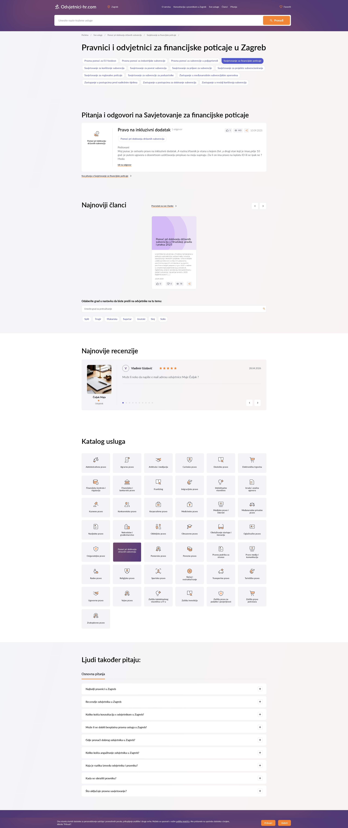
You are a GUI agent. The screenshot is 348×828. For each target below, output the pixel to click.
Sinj (153, 318)
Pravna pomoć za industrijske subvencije (143, 60)
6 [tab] (139, 402)
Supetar (127, 318)
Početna (85, 35)
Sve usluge (98, 35)
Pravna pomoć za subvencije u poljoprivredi (194, 60)
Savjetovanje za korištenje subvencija (104, 68)
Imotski (141, 318)
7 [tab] (142, 402)
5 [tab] (136, 402)
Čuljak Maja (99, 397)
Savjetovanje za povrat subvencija (148, 68)
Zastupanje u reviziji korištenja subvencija (224, 82)
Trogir (98, 318)
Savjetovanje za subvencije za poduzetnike (151, 75)
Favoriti (287, 6)
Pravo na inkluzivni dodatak (144, 129)
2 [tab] (126, 402)
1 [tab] (123, 402)
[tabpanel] (174, 385)
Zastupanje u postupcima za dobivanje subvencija (169, 82)
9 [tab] (149, 402)
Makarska (112, 318)
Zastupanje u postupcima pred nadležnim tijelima (110, 82)
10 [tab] (152, 402)
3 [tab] (129, 402)
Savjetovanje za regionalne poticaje (103, 75)
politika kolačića (182, 821)
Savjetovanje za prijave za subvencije (192, 68)
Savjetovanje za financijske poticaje (242, 60)
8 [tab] (146, 402)
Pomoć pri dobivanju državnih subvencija (125, 35)
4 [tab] (132, 402)
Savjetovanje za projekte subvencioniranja (240, 68)
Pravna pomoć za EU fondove (100, 60)
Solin (163, 318)
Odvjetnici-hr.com (78, 6)
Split (86, 318)
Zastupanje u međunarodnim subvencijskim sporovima (208, 75)
